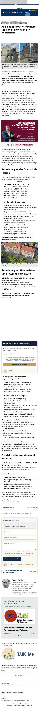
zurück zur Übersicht (19, 675)
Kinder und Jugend (15, 23)
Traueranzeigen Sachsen (23, 700)
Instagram (9, 685)
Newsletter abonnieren (19, 364)
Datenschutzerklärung (27, 360)
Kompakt (6, 606)
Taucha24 (13, 700)
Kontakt (3, 692)
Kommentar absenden (12, 559)
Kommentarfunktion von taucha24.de (24, 564)
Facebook (3, 685)
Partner (3, 699)
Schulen (24, 23)
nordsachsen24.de (6, 700)
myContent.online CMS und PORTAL (23, 705)
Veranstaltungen (25, 606)
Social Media (5, 683)
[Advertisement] (19, 320)
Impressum (20, 692)
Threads (15, 685)
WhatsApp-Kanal (15, 668)
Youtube (19, 685)
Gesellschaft (5, 23)
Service (3, 691)
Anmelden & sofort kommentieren (14, 527)
